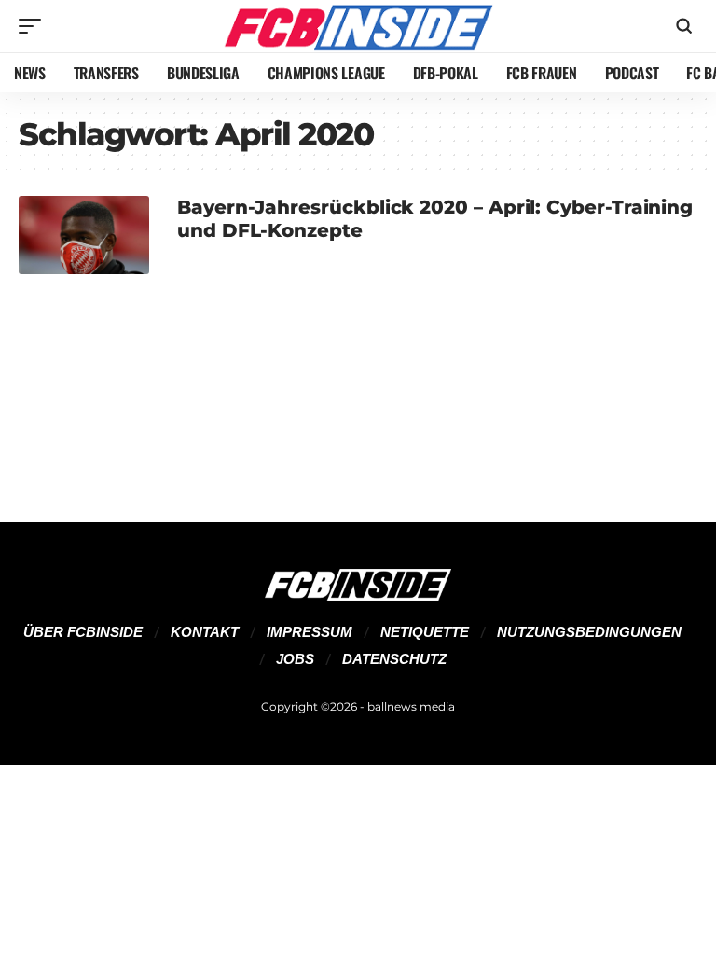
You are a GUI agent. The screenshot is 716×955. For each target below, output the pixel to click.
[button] (34, 26)
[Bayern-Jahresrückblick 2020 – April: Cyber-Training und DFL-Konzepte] (84, 235)
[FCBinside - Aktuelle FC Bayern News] (357, 26)
